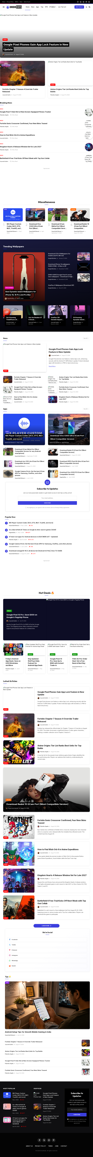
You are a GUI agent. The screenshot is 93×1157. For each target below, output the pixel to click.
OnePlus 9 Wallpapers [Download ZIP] (61, 285)
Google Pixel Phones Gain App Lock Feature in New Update (66, 350)
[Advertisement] (46, 182)
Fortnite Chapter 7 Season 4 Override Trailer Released (20, 90)
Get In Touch (27, 2)
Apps (37, 7)
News (33, 7)
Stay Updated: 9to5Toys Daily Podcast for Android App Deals (35, 662)
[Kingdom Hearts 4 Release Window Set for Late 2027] (89, 147)
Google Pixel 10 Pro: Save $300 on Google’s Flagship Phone (21, 616)
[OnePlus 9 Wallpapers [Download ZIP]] (83, 288)
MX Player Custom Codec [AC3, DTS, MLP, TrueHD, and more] (14, 226)
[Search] (89, 7)
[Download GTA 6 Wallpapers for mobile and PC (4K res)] (83, 256)
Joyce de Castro (9, 54)
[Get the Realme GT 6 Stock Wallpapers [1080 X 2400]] (35, 311)
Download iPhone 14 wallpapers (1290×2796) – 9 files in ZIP (59, 265)
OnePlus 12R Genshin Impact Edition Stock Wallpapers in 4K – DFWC (57, 319)
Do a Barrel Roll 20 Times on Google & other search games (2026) (32, 530)
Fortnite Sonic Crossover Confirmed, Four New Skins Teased (23, 123)
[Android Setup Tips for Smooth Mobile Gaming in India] (47, 1005)
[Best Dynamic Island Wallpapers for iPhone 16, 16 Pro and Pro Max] (24, 276)
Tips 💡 (8, 977)
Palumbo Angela (54, 95)
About (3, 2)
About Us (29, 1146)
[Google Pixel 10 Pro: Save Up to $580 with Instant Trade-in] (58, 649)
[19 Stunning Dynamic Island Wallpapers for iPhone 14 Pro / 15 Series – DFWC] (80, 311)
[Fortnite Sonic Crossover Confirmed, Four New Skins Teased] (89, 124)
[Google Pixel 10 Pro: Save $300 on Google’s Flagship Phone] (68, 619)
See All (85, 338)
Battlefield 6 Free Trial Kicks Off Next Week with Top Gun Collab (24, 158)
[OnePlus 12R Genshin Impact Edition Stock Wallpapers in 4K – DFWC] (57, 311)
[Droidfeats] (14, 7)
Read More (52, 366)
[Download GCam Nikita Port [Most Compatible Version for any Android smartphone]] (57, 214)
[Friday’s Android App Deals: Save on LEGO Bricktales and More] (13, 649)
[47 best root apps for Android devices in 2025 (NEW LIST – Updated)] (7, 1120)
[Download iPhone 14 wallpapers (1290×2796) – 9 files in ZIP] (83, 267)
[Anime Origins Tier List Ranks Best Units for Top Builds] (70, 73)
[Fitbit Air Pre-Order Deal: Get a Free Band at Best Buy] (80, 649)
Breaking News (6, 103)
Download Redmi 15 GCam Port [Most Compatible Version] (81, 226)
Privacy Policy (10, 2)
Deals (9, 610)
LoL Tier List (62, 7)
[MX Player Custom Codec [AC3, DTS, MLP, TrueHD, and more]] (13, 214)
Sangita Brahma (52, 258)
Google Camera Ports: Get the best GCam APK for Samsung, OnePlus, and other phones (30, 473)
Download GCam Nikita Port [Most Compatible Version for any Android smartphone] (59, 226)
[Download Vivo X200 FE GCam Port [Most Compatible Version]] (53, 474)
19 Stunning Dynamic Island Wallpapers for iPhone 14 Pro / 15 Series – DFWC (79, 319)
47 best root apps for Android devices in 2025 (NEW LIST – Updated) (33, 537)
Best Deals (79, 7)
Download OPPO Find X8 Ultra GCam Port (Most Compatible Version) (74, 462)
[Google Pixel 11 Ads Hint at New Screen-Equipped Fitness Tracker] (89, 112)
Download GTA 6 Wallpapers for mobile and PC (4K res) (59, 254)
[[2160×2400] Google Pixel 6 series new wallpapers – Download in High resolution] (83, 277)
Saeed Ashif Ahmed (12, 231)
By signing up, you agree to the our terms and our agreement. (48, 507)
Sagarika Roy (10, 298)
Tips (42, 7)
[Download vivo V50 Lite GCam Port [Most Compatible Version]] (8, 463)
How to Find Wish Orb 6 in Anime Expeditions (17, 135)
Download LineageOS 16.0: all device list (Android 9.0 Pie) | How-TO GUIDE (35, 551)
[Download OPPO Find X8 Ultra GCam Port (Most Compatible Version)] (53, 463)
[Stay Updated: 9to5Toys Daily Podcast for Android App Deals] (35, 649)
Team (21, 2)
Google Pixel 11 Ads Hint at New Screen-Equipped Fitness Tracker (25, 112)
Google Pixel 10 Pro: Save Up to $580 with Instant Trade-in (57, 662)
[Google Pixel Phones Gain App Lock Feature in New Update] (46, 36)
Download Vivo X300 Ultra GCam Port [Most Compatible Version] (36, 226)
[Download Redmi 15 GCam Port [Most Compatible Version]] (80, 214)
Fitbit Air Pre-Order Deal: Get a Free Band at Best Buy (79, 661)
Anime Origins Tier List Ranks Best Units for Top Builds (69, 90)
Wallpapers (9, 287)
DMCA (16, 2)
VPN (46, 7)
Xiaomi (73, 209)
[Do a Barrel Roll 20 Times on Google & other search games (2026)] (7, 1107)
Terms (50, 1146)
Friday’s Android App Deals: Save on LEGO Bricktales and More (13, 662)
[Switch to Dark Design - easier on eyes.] (86, 7)
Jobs (56, 1146)
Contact (64, 1146)
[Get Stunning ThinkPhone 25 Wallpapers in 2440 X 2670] (13, 311)
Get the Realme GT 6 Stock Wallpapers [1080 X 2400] (35, 319)
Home (28, 7)
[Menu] (4, 7)
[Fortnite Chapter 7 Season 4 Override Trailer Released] (22, 73)
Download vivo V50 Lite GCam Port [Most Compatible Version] (29, 462)
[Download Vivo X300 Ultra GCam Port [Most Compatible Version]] (35, 214)
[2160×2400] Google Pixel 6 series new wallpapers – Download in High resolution (60, 276)
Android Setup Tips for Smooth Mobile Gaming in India (28, 1032)
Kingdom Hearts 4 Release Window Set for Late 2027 (20, 147)
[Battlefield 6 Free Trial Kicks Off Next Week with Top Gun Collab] (89, 159)
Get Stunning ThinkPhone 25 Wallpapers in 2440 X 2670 (11, 319)
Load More (45, 925)
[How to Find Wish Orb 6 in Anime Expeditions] (89, 135)
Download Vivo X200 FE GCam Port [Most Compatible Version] (74, 473)
